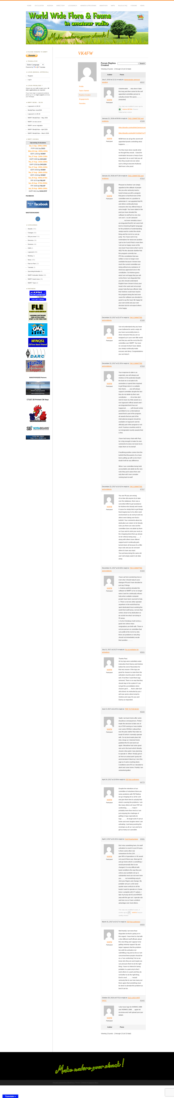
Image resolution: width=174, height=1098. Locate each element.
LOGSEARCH (72, 5)
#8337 (142, 82)
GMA (29, 248)
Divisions (30, 244)
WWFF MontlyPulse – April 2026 (38, 129)
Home (29, 5)
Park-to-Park (32, 263)
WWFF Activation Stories (35, 275)
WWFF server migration (35, 125)
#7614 (142, 178)
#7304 (142, 571)
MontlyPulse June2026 (35, 110)
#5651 (142, 652)
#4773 (142, 782)
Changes (30, 232)
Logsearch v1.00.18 (34, 114)
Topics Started (84, 91)
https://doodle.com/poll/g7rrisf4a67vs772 (133, 133)
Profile (81, 86)
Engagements (84, 99)
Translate (42, 67)
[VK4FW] (87, 83)
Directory (60, 5)
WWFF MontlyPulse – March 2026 (38, 133)
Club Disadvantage (131, 839)
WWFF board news (34, 279)
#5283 (142, 712)
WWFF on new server (34, 121)
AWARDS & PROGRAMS (88, 5)
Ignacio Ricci (93, 1083)
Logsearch (31, 252)
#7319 (142, 366)
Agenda (50, 5)
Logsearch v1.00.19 (34, 106)
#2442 (142, 1000)
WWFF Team (32, 283)
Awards (30, 229)
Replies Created (84, 95)
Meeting (30, 256)
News (142, 5)
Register (30, 76)
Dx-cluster (39, 5)
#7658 (142, 121)
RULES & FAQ (122, 5)
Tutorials (30, 267)
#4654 (142, 925)
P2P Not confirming (132, 779)
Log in (29, 79)
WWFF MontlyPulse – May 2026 (38, 118)
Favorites (82, 103)
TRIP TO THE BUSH (132, 709)
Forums (134, 5)
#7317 (142, 489)
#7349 (142, 320)
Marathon (104, 5)
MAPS (113, 5)
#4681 (142, 839)
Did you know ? (32, 236)
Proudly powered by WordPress (64, 1083)
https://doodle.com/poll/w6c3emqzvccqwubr (134, 127)
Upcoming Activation (34, 271)
